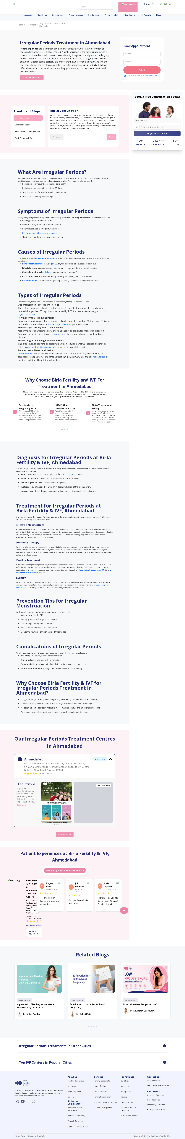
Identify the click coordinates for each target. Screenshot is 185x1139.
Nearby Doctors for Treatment (128, 1108)
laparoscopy (21, 587)
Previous (56, 136)
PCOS (54, 263)
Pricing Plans (126, 1091)
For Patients (146, 15)
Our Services (93, 15)
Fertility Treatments (102, 1081)
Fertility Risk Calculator (156, 1109)
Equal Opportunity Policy (78, 1126)
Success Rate (57, 15)
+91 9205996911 (153, 1080)
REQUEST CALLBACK (157, 133)
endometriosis (59, 334)
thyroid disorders (26, 314)
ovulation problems (58, 324)
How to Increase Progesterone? (140, 1004)
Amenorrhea (24, 353)
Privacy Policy (20, 1136)
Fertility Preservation (102, 1097)
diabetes (48, 272)
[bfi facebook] (170, 6)
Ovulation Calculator (155, 1095)
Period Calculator (154, 1100)
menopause (99, 356)
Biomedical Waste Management (75, 1109)
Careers (71, 1097)
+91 (136, 127)
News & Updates (74, 1091)
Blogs (158, 15)
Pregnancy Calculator (156, 1104)
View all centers (64, 834)
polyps (47, 347)
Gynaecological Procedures (105, 1102)
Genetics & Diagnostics (103, 1107)
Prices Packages (76, 15)
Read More (21, 805)
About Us (28, 15)
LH (67, 474)
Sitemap (124, 1097)
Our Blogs (125, 1081)
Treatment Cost (127, 1102)
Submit (142, 70)
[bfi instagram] (161, 6)
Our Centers (129, 4)
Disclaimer (32, 1136)
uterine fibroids (35, 347)
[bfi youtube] (166, 6)
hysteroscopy (100, 585)
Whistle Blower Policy (76, 1115)
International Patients (129, 1115)
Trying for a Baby (112, 15)
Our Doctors (130, 15)
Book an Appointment (32, 77)
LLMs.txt (41, 1136)
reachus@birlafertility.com (158, 1085)
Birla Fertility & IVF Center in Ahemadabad (65, 870)
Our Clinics (42, 15)
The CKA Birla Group (76, 1081)
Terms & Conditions (149, 75)
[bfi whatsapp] (33, 1101)
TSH (71, 474)
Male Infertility (100, 1086)
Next (111, 136)
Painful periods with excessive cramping (39, 233)
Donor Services (100, 1091)
